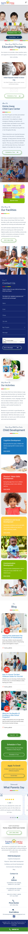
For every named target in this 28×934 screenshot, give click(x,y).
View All (12, 735)
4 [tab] (15, 817)
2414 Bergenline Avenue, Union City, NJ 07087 (13, 889)
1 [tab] (10, 817)
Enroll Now (12, 37)
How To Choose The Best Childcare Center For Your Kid (12, 675)
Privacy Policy (14, 923)
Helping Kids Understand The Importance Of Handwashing (12, 637)
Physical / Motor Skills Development (13, 861)
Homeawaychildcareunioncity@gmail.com (14, 914)
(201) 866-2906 (8, 240)
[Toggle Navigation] (26, 2)
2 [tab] (12, 817)
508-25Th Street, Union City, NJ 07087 (14, 895)
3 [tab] (14, 817)
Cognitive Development (14, 859)
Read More (7, 451)
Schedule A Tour (14, 755)
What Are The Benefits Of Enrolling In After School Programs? (11, 715)
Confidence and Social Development (13, 864)
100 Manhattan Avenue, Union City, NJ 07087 (14, 883)
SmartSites (14, 925)
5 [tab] (17, 817)
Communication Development (14, 867)
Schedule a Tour (12, 33)
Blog (14, 869)
